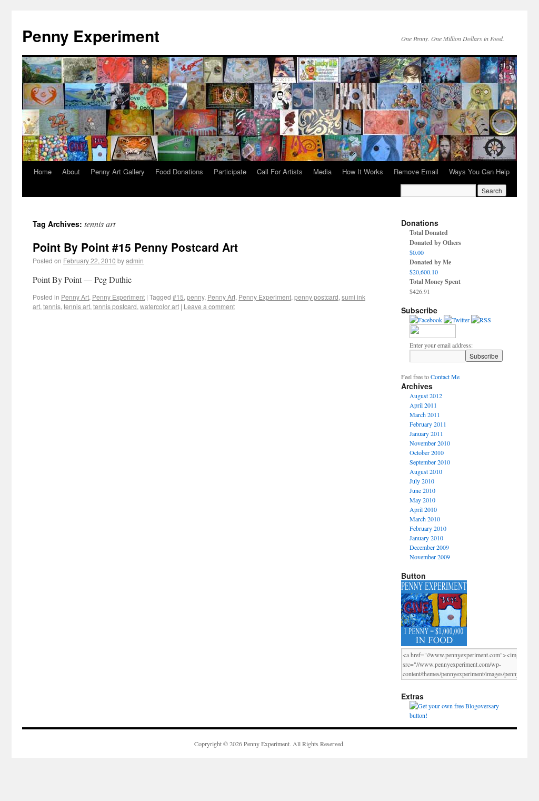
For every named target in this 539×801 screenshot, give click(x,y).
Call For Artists (280, 171)
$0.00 (417, 252)
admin (135, 260)
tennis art (77, 306)
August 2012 (426, 395)
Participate (230, 171)
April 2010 (423, 509)
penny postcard (316, 296)
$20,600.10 (424, 272)
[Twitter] (457, 319)
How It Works (362, 171)
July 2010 (422, 481)
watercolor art (159, 306)
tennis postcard (115, 306)
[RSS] (481, 319)
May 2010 (422, 500)
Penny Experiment (90, 35)
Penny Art (75, 296)
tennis (52, 306)
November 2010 (430, 443)
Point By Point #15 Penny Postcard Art (135, 247)
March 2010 (425, 519)
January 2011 (426, 433)
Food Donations (179, 171)
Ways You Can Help (479, 171)
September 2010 (430, 462)
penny (195, 296)
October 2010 (427, 452)
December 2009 (429, 547)
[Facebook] (426, 319)
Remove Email (416, 171)
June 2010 (422, 490)
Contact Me (445, 376)
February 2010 (428, 528)
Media (322, 171)
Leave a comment (209, 306)
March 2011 (425, 414)
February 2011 (428, 424)
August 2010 (426, 471)
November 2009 (430, 556)
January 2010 (426, 537)
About (71, 171)
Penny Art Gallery (118, 171)
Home (43, 171)
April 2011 (423, 405)
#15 (178, 296)
